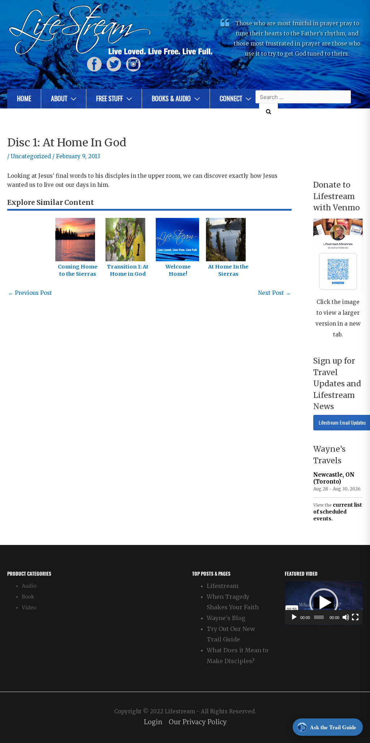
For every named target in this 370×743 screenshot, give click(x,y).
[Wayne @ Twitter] (114, 64)
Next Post (274, 292)
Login (153, 722)
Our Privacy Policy (198, 722)
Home (24, 98)
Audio (29, 586)
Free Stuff (109, 98)
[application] (324, 603)
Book (28, 597)
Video (29, 608)
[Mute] (345, 617)
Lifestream (222, 585)
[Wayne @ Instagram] (133, 64)
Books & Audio (171, 98)
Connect (231, 98)
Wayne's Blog (226, 618)
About (59, 98)
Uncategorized (31, 156)
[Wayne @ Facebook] (94, 64)
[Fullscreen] (355, 617)
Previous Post (30, 292)
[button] (323, 602)
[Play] (294, 617)
